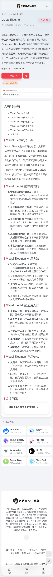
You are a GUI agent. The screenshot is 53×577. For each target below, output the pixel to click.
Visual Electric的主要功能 (22, 117)
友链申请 (10, 549)
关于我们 (33, 549)
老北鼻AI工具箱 (27, 564)
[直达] (24, 431)
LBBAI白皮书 (39, 552)
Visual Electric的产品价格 (22, 130)
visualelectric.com (22, 267)
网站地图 (14, 552)
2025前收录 (13, 14)
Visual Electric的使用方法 (22, 121)
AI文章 (44, 549)
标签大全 (26, 552)
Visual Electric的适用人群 (22, 125)
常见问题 (14, 134)
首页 (5, 14)
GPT (12, 195)
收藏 (46, 20)
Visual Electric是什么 (19, 113)
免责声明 (22, 549)
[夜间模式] (49, 561)
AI (17, 151)
